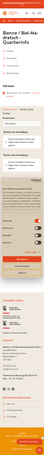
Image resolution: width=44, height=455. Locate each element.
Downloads (12, 58)
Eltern (10, 20)
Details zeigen (31, 252)
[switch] (38, 228)
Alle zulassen (22, 259)
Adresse (10, 50)
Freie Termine (13, 65)
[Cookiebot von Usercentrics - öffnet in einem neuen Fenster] (31, 180)
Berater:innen (13, 73)
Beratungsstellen (23, 20)
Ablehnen (22, 273)
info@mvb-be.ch (10, 369)
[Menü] (39, 13)
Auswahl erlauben (22, 266)
